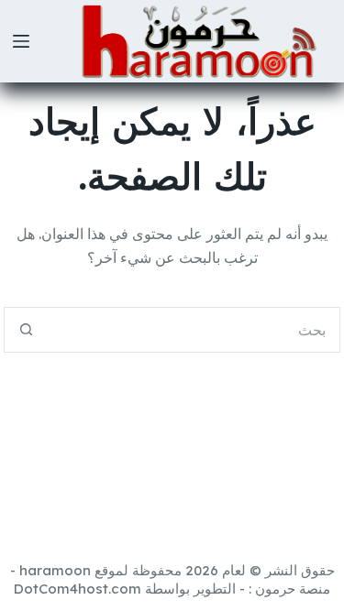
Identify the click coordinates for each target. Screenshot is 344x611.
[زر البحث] (27, 330)
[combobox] (194, 330)
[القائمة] (21, 41)
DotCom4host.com (77, 588)
